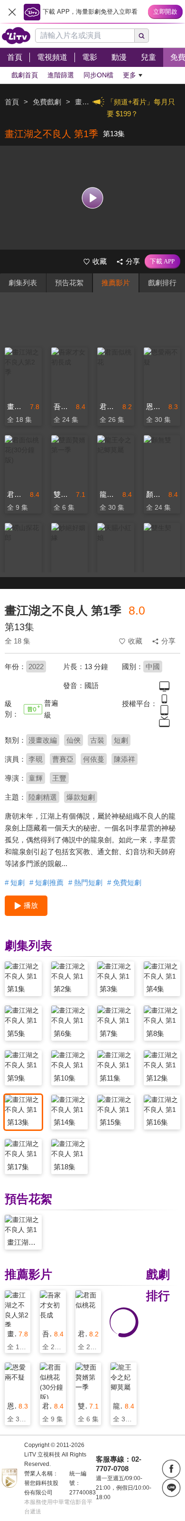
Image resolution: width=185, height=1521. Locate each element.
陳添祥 (124, 759)
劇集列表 (23, 283)
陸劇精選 (42, 797)
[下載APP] (162, 261)
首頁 (12, 102)
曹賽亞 (63, 759)
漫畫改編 (42, 740)
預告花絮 (69, 283)
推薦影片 (116, 283)
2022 (36, 667)
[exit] (12, 12)
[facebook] (171, 1468)
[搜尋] (142, 35)
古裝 (97, 740)
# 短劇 (15, 882)
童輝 (35, 778)
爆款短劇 (80, 797)
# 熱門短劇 (85, 882)
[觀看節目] (92, 197)
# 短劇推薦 (46, 882)
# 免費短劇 (124, 882)
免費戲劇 (47, 102)
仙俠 (73, 740)
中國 (153, 667)
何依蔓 (93, 759)
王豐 (59, 778)
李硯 (35, 759)
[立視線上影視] (16, 35)
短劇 (121, 740)
